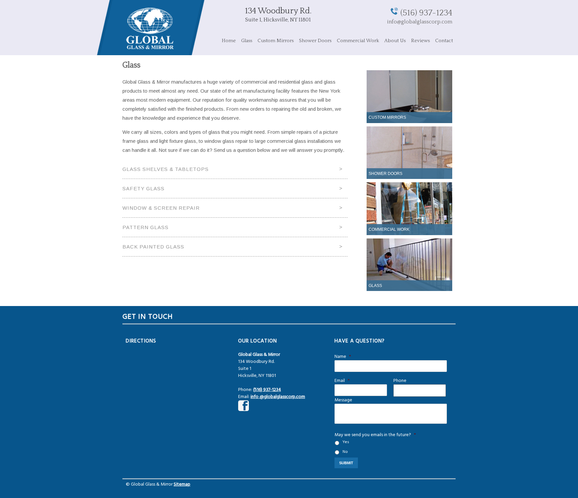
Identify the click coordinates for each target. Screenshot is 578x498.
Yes (346, 442)
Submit (346, 463)
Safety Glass (143, 188)
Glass (246, 40)
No (345, 452)
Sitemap (182, 484)
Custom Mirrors (276, 40)
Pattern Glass (145, 227)
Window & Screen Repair (161, 208)
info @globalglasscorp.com (278, 397)
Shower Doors (315, 40)
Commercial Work (358, 40)
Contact (444, 40)
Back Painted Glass (153, 247)
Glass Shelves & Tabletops (165, 169)
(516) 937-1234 (426, 13)
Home (229, 40)
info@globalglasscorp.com (419, 22)
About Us (395, 40)
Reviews (420, 40)
